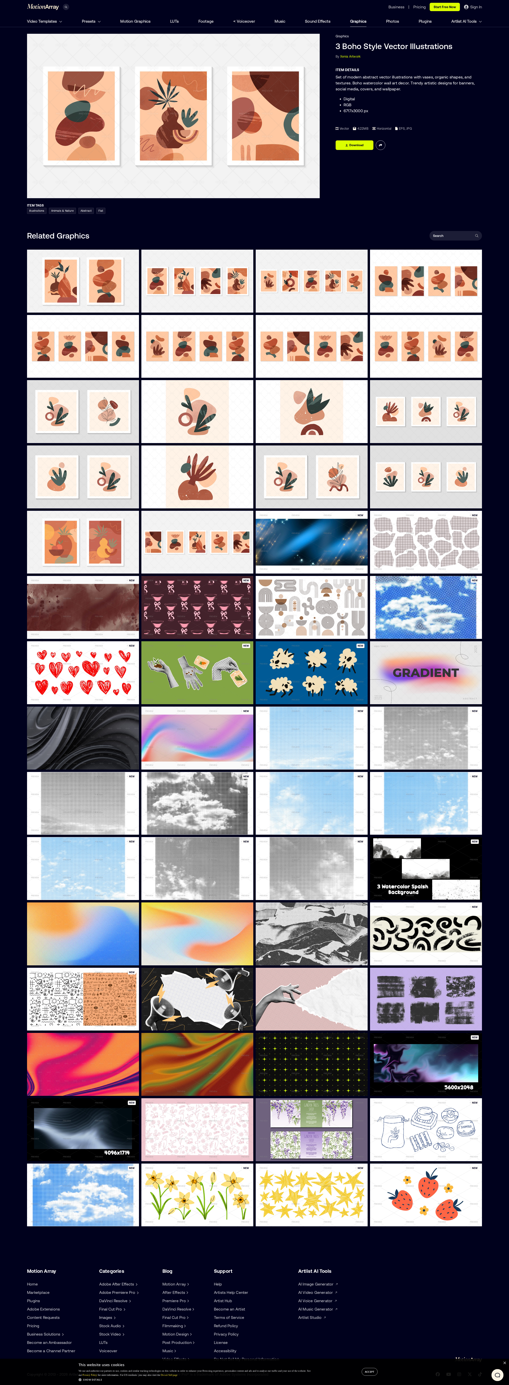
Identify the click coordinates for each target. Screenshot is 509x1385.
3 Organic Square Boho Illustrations (399, 437)
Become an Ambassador (49, 1342)
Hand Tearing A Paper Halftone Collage (288, 1025)
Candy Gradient (156, 764)
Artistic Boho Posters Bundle (166, 568)
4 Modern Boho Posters (390, 372)
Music (280, 21)
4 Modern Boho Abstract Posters (397, 307)
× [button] (504, 1363)
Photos (392, 21)
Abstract (86, 210)
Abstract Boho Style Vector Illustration (173, 503)
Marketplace (38, 1292)
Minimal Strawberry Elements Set (398, 1221)
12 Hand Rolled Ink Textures (393, 1025)
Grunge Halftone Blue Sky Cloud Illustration (62, 1221)
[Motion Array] (187, 1284)
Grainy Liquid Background (164, 1090)
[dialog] (254, 1372)
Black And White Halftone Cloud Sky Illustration (408, 764)
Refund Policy (226, 1325)
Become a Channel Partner (51, 1350)
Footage (206, 21)
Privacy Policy (226, 1334)
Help (218, 1284)
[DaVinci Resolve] (192, 1309)
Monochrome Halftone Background (285, 960)
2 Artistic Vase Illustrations (49, 568)
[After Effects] (186, 1292)
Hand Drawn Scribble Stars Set (282, 1221)
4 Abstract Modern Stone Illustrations (58, 372)
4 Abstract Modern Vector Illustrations (173, 372)
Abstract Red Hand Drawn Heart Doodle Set (63, 699)
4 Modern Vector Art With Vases (168, 307)
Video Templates (42, 21)
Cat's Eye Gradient (44, 1156)
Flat (100, 210)
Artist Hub (223, 1300)
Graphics (358, 21)
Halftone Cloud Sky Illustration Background (405, 633)
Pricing (33, 1325)
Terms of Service (229, 1317)
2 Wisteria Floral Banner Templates (284, 1156)
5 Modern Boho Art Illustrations (282, 307)
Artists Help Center (231, 1292)
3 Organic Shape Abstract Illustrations (401, 503)
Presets (89, 21)
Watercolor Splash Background (53, 633)
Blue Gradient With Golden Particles (285, 568)
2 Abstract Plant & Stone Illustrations (57, 503)
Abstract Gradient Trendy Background (401, 699)
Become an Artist (229, 1309)
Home (32, 1284)
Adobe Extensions (43, 1309)
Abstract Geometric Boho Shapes (284, 633)
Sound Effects (317, 21)
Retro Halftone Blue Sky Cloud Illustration (289, 829)
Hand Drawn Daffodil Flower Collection (173, 1221)
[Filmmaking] (184, 1325)
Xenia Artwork (350, 56)
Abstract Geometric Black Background (59, 764)
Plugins (425, 21)
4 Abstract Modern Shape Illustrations (287, 372)
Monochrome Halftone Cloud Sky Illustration (62, 829)
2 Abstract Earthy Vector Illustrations (57, 437)
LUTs (174, 21)
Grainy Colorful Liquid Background (55, 1090)
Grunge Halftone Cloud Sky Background (174, 894)
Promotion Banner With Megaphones (172, 1025)
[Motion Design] (190, 1334)
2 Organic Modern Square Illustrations (287, 503)
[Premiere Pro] (187, 1300)
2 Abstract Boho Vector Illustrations (56, 307)
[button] (195, 1379)
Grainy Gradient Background (51, 960)
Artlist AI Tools (464, 21)
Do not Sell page (169, 1375)
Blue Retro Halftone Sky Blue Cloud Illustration (407, 829)
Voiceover (246, 21)
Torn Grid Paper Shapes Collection (398, 568)
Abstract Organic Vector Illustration (285, 437)
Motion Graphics (135, 21)
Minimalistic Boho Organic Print (167, 437)
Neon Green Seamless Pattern (281, 1090)
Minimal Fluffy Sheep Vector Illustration (287, 699)
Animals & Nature (62, 210)
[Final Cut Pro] (187, 1317)
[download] (133, 307)
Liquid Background (387, 1090)
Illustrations (36, 210)
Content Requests (43, 1317)
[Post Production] (193, 1342)
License (221, 1342)
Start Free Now (445, 7)
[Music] (174, 1350)
